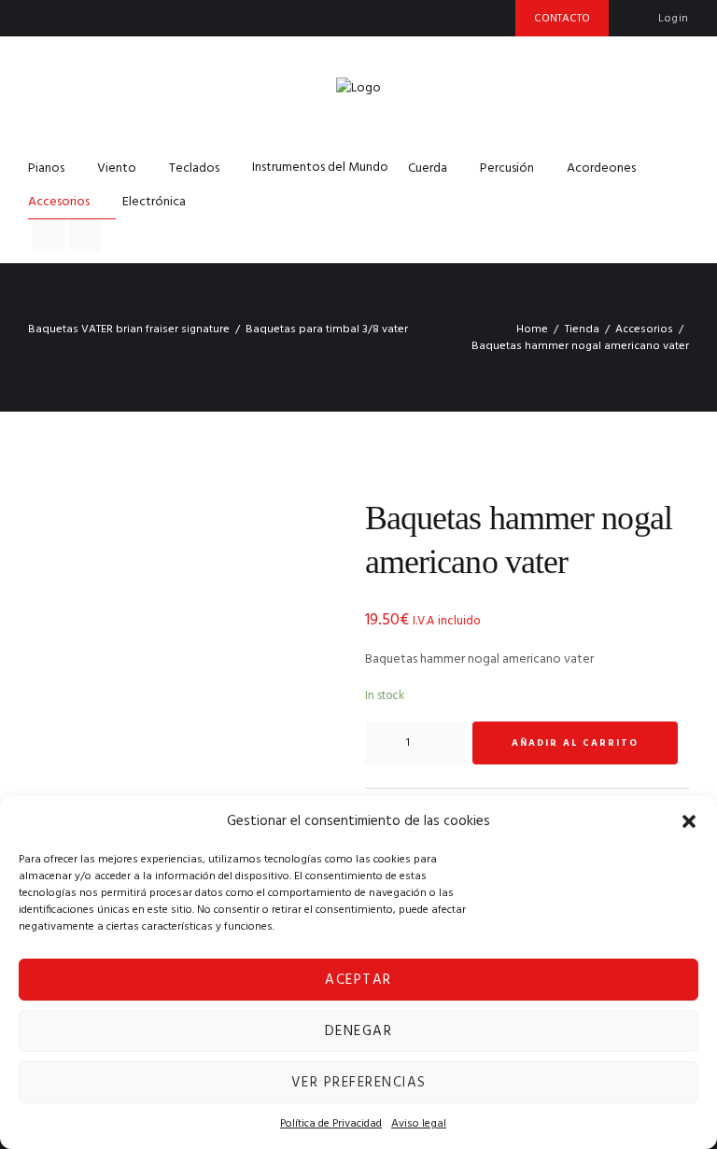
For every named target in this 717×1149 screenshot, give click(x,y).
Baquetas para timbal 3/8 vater (327, 329)
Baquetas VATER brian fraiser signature (129, 329)
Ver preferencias (359, 1083)
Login (673, 18)
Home (532, 329)
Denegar (359, 1031)
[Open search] (48, 235)
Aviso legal (418, 1123)
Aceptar (358, 980)
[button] (689, 821)
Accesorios (644, 329)
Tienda (582, 329)
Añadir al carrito (575, 743)
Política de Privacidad (331, 1123)
